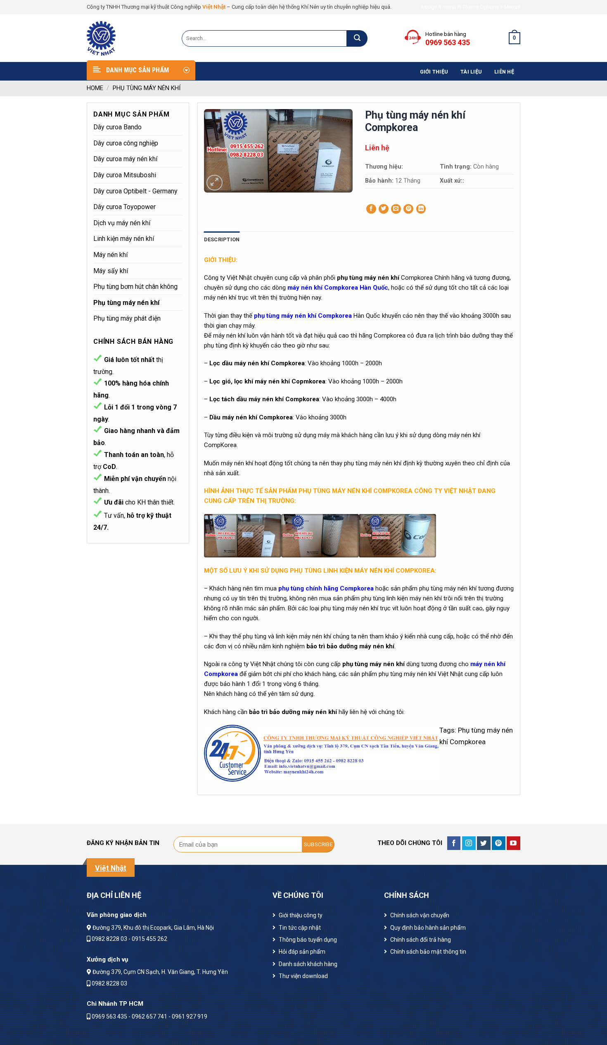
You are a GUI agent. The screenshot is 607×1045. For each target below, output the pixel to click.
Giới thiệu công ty (300, 915)
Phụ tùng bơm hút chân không (135, 286)
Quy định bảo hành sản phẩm (428, 927)
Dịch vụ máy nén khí (121, 223)
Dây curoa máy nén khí (125, 159)
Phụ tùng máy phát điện (127, 318)
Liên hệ (504, 72)
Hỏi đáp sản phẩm (302, 951)
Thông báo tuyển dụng (308, 939)
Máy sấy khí (110, 271)
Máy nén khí (110, 255)
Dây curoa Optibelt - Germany (135, 191)
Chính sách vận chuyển (419, 915)
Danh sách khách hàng (308, 964)
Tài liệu (471, 72)
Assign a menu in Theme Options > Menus (470, 7)
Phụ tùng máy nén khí (146, 88)
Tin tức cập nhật (300, 927)
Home (95, 88)
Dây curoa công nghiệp (125, 143)
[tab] (222, 239)
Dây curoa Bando (117, 127)
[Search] (357, 38)
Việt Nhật (213, 7)
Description (222, 239)
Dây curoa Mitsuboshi (124, 175)
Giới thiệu (434, 72)
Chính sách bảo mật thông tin (428, 951)
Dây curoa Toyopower (124, 207)
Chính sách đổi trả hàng (420, 939)
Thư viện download (303, 976)
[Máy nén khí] (128, 38)
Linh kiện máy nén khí (123, 239)
